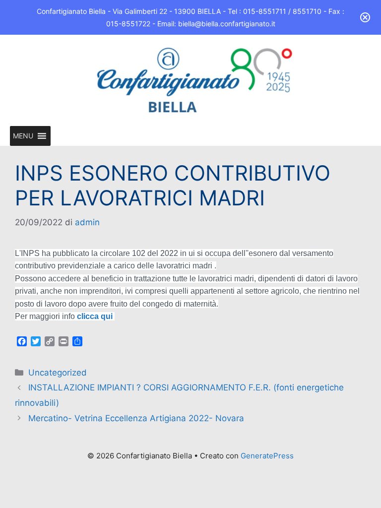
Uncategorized (57, 373)
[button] (23, 136)
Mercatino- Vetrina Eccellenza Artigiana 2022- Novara (136, 418)
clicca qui (96, 316)
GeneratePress (267, 455)
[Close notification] (365, 17)
